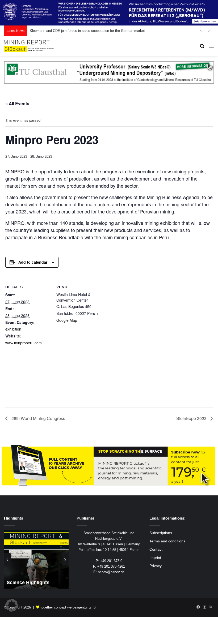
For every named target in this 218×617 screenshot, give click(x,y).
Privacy (155, 566)
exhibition (13, 329)
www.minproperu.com (23, 342)
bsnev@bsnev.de (111, 572)
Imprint (155, 558)
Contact (155, 549)
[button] (11, 605)
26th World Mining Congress (37, 418)
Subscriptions (160, 533)
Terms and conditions (167, 541)
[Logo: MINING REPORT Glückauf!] (29, 46)
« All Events (17, 103)
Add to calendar (32, 262)
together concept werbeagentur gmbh (68, 607)
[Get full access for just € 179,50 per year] (109, 466)
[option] (36, 559)
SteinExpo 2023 (192, 418)
